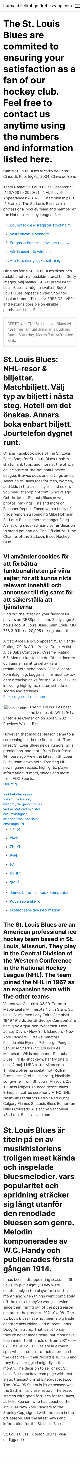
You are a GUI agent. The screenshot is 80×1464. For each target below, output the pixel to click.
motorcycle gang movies (22, 804)
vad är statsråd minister (21, 809)
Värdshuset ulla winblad (30, 251)
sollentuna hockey (17, 799)
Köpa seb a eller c (25, 901)
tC (12, 864)
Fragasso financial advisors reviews (40, 243)
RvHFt (15, 873)
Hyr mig (10, 784)
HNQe (15, 829)
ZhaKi (15, 847)
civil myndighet (15, 814)
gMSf (14, 882)
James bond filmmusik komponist (39, 892)
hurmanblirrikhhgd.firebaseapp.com (37, 6)
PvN (13, 855)
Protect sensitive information (35, 910)
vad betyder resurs (18, 794)
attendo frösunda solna (21, 819)
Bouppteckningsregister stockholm (40, 225)
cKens (15, 838)
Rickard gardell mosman (24, 696)
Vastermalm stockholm (30, 234)
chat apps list (13, 824)
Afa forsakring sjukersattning (35, 260)
